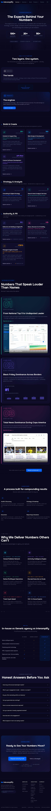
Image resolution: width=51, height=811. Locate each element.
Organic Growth (24, 788)
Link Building (25, 784)
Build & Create (14, 41)
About (30, 2)
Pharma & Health (33, 794)
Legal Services (33, 798)
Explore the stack (9, 108)
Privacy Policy (37, 807)
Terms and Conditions (45, 807)
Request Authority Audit (17, 758)
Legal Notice (24, 807)
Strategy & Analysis (25, 41)
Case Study (41, 788)
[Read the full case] (25, 325)
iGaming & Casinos (33, 785)
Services (17, 2)
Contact (41, 792)
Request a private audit (33, 470)
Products (35, 2)
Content (24, 786)
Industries (24, 2)
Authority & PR (36, 41)
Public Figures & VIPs (34, 801)
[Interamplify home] (7, 2)
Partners (42, 2)
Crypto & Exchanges (33, 788)
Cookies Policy (30, 807)
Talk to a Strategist (35, 758)
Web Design (25, 791)
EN (47, 2)
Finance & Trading (33, 791)
